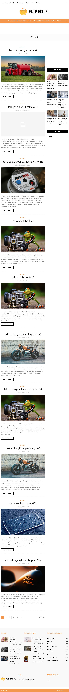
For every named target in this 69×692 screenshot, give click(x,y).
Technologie (40, 21)
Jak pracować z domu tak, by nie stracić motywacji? (38, 639)
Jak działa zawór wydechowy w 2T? (23, 162)
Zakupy (53, 21)
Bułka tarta (50, 652)
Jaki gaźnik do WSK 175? (23, 503)
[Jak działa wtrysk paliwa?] (23, 69)
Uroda (47, 21)
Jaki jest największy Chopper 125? (23, 560)
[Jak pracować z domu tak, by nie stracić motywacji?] (27, 639)
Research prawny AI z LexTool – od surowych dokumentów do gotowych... (52, 102)
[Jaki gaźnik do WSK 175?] (23, 522)
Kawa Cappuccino (52, 646)
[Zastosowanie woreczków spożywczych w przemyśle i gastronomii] (52, 77)
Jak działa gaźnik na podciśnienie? (23, 389)
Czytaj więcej (7, 96)
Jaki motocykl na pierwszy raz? (23, 448)
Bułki (48, 655)
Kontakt (38, 2)
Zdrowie (58, 21)
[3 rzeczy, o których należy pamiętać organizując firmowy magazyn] (27, 648)
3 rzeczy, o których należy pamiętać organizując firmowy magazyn (38, 649)
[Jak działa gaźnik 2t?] (23, 239)
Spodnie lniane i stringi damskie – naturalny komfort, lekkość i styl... (62, 121)
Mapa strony (60, 690)
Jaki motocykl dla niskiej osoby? (23, 334)
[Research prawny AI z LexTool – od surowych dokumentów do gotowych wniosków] (52, 94)
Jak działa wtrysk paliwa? (23, 50)
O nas (27, 2)
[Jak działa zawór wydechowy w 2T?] (23, 180)
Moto (34, 21)
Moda (24, 21)
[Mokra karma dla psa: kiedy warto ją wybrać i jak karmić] (52, 113)
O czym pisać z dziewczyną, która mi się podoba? (38, 658)
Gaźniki (22, 47)
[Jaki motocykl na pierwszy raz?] (23, 466)
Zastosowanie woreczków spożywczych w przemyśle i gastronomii (51, 85)
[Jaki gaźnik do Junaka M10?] (23, 124)
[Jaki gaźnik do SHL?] (23, 296)
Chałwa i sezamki (52, 657)
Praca (29, 21)
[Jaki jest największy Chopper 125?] (23, 579)
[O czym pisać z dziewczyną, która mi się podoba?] (27, 659)
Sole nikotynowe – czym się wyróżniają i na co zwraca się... (15, 649)
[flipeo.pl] (34, 11)
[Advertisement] (34, 28)
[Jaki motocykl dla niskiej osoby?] (23, 352)
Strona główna (20, 2)
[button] (65, 21)
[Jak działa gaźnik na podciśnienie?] (23, 408)
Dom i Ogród (11, 21)
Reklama (32, 2)
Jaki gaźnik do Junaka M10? (23, 107)
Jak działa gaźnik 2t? (23, 221)
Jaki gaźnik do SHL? (23, 277)
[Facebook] (66, 2)
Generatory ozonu (52, 660)
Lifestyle (19, 21)
